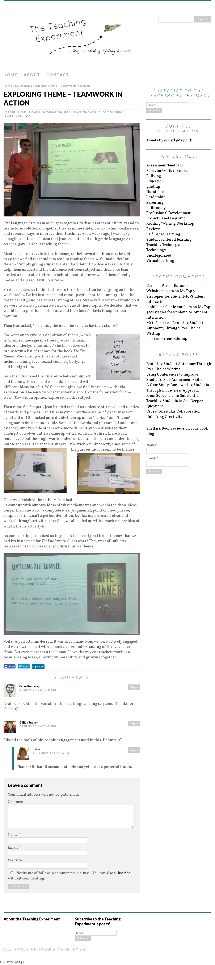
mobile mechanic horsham (169, 307)
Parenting (154, 202)
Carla (36, 112)
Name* (152, 445)
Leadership (156, 197)
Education (53, 112)
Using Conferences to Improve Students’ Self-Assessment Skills (174, 377)
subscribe (122, 873)
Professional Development (169, 213)
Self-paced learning (163, 234)
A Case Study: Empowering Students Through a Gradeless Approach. (177, 387)
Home (10, 75)
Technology (156, 250)
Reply (134, 687)
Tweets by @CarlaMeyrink (169, 140)
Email (13, 847)
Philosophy (156, 208)
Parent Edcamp (175, 286)
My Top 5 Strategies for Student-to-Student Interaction (175, 296)
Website (15, 860)
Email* (152, 458)
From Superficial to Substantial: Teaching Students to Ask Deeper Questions (174, 401)
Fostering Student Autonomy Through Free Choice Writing (174, 328)
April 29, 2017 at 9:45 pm (37, 690)
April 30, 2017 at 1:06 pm (51, 753)
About (32, 75)
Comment (16, 802)
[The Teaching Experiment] (107, 35)
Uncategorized (158, 255)
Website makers (160, 291)
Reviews (153, 229)
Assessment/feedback (164, 165)
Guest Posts (156, 192)
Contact (57, 75)
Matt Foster (156, 323)
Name (13, 834)
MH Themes (78, 949)
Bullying (153, 176)
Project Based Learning (166, 218)
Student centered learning (168, 239)
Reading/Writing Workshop (84, 112)
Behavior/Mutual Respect (168, 171)
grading (153, 186)
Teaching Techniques (163, 245)
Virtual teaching (160, 261)
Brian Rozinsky (29, 686)
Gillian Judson (28, 722)
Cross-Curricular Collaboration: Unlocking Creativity (173, 414)
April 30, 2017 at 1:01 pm (37, 726)
